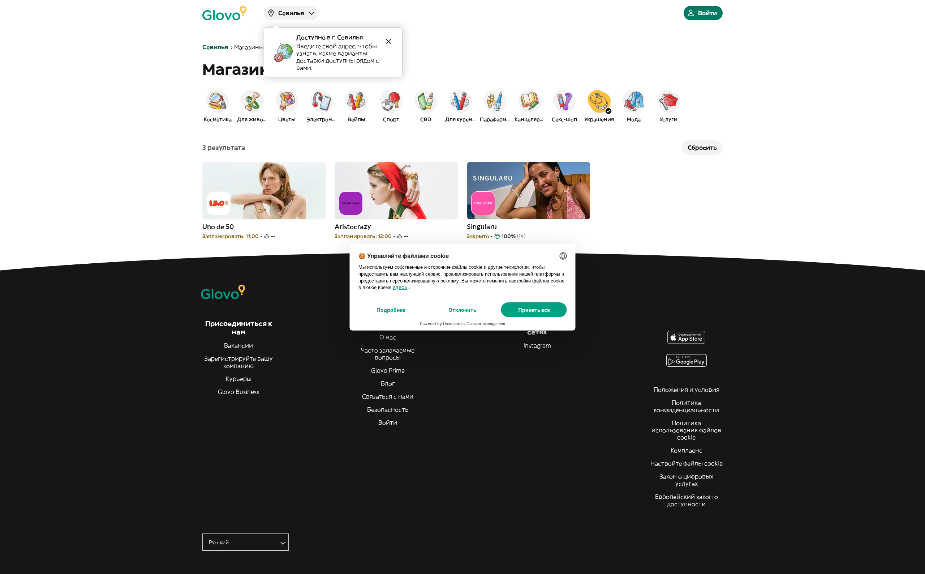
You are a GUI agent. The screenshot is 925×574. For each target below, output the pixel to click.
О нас (387, 337)
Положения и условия (686, 389)
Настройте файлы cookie (686, 463)
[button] (217, 105)
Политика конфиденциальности (686, 406)
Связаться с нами (387, 396)
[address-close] (388, 41)
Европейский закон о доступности (686, 500)
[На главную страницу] (224, 13)
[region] (462, 105)
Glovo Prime (388, 370)
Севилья (215, 47)
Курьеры (238, 378)
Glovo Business (238, 391)
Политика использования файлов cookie (686, 430)
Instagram (537, 345)
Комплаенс (686, 450)
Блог (388, 383)
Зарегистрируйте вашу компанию (239, 362)
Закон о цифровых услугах (686, 480)
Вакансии (238, 345)
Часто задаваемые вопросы (387, 353)
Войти (387, 422)
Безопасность (388, 409)
